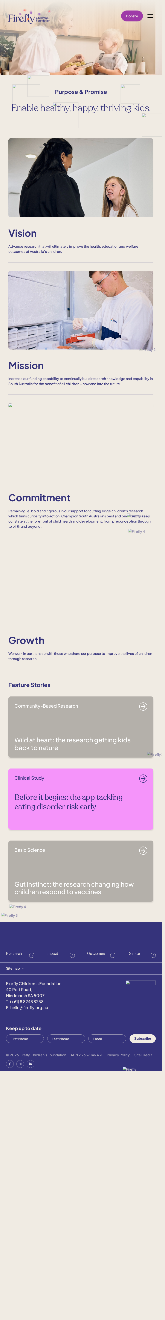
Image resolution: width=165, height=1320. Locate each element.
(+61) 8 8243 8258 (27, 1244)
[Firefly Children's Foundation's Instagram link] (20, 1307)
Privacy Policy (118, 1297)
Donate (132, 16)
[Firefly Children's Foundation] (29, 16)
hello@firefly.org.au (29, 1250)
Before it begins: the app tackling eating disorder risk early (68, 1044)
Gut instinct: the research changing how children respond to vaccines (74, 1131)
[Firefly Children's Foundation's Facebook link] (10, 1307)
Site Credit (143, 1297)
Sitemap (13, 1211)
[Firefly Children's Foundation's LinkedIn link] (30, 1307)
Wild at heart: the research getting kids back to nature (72, 986)
